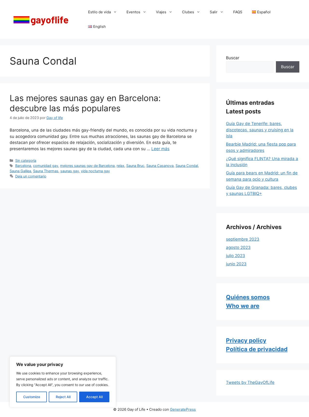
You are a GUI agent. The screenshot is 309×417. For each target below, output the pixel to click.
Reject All (63, 397)
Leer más (160, 148)
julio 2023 (235, 255)
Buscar (232, 57)
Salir (214, 12)
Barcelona (23, 166)
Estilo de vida (99, 12)
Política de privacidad (257, 349)
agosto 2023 (238, 247)
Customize (31, 397)
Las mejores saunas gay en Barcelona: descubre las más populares (85, 103)
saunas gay (69, 171)
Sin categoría (25, 160)
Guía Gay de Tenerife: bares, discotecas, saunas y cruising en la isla (260, 129)
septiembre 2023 (242, 239)
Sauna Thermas (45, 171)
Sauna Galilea (20, 171)
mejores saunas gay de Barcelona (87, 166)
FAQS (237, 12)
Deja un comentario (30, 176)
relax (120, 166)
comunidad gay (45, 166)
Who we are (242, 305)
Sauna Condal (187, 166)
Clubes (188, 12)
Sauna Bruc (135, 166)
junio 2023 (236, 263)
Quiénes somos (248, 297)
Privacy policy (246, 340)
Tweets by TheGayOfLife (250, 382)
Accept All (94, 397)
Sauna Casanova (160, 166)
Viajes (161, 12)
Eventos (133, 12)
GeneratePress (183, 409)
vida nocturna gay (95, 171)
